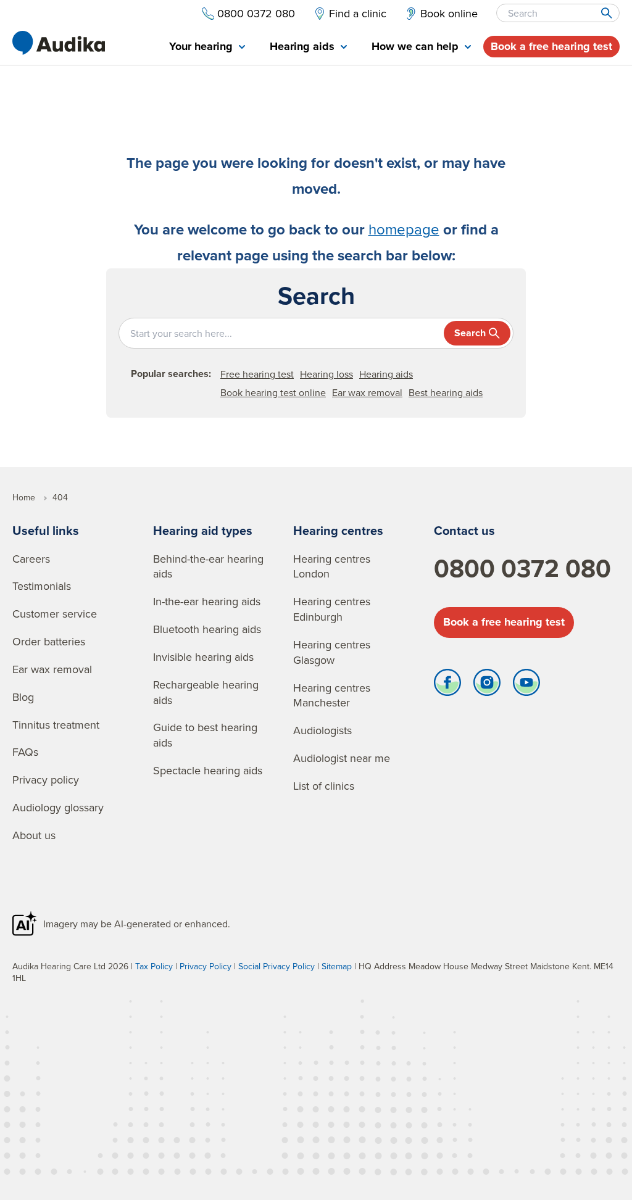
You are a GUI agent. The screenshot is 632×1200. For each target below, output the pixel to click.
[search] (606, 13)
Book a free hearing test (551, 46)
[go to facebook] (447, 685)
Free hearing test (257, 374)
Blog (23, 697)
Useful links (45, 530)
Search (470, 333)
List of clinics (323, 785)
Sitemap (337, 966)
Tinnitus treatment (55, 724)
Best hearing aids (446, 392)
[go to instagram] (487, 685)
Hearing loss (326, 374)
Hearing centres (338, 530)
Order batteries (48, 641)
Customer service (54, 613)
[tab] (207, 47)
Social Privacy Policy (276, 966)
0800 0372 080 (522, 568)
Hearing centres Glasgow (331, 652)
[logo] (58, 43)
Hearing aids (386, 374)
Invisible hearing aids (203, 656)
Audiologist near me (341, 758)
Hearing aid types (202, 530)
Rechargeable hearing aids (206, 692)
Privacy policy (45, 779)
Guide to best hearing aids (205, 734)
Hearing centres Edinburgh (331, 609)
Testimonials (41, 586)
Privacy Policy (205, 966)
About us (34, 835)
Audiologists (322, 730)
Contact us (464, 530)
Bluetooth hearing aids (207, 629)
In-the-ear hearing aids (206, 601)
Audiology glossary (58, 807)
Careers (31, 558)
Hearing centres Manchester (331, 695)
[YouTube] (526, 685)
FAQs (25, 751)
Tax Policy (154, 966)
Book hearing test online (273, 392)
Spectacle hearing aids (207, 770)
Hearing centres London (331, 566)
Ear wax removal (367, 392)
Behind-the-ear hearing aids (208, 566)
